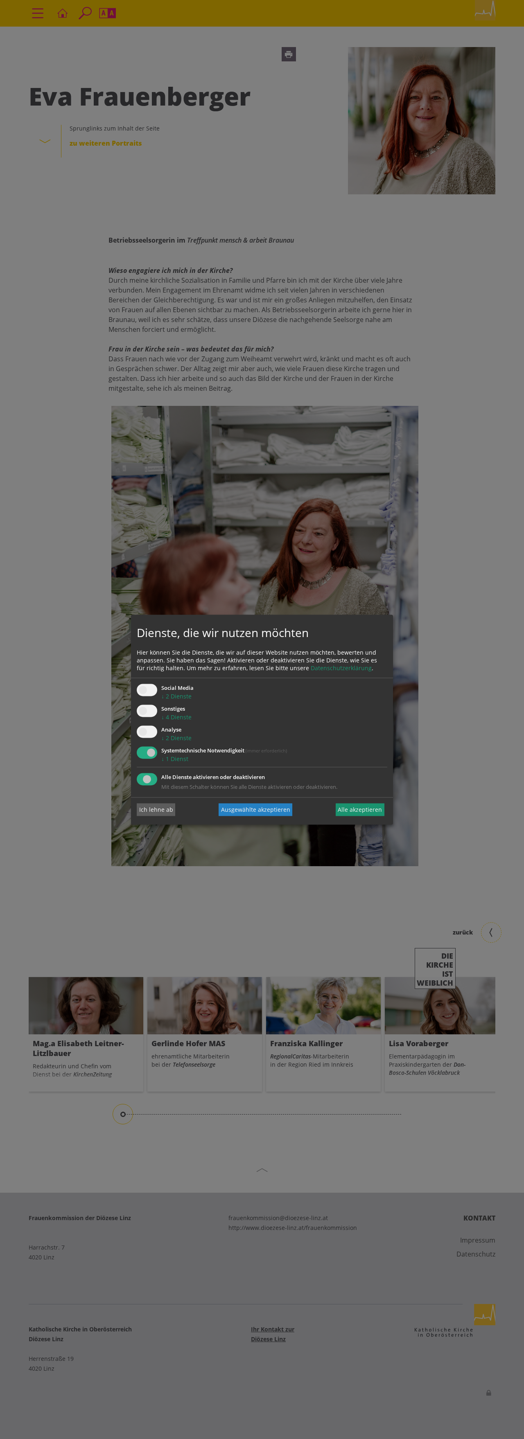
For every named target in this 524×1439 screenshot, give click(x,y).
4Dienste (176, 717)
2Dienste (176, 696)
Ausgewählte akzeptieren (255, 809)
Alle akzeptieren (360, 809)
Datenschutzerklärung (341, 668)
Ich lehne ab (156, 809)
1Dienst (174, 759)
